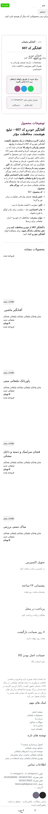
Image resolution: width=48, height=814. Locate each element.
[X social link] (40, 1)
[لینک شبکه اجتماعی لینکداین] (37, 1)
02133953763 (9, 2)
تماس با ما (5, 5)
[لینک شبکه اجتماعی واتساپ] (34, 1)
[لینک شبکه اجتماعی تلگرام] (31, 1)
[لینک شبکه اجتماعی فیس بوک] (43, 1)
